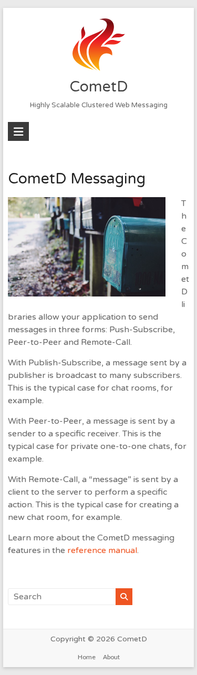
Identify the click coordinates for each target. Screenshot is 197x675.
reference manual (102, 550)
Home (87, 657)
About (111, 657)
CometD (98, 87)
